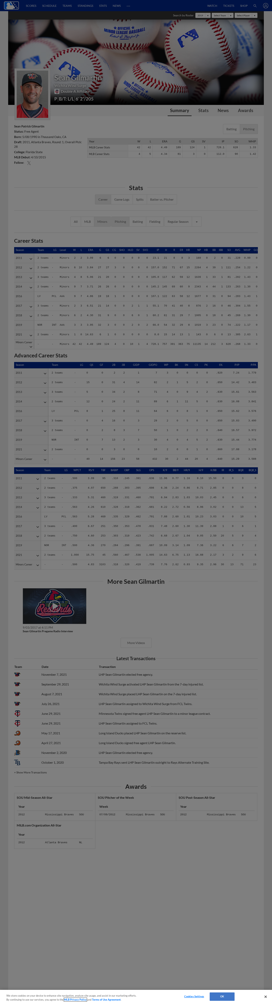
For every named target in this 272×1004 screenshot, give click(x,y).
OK (222, 996)
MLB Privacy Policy (75, 999)
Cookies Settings (194, 996)
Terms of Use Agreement (106, 999)
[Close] (265, 996)
